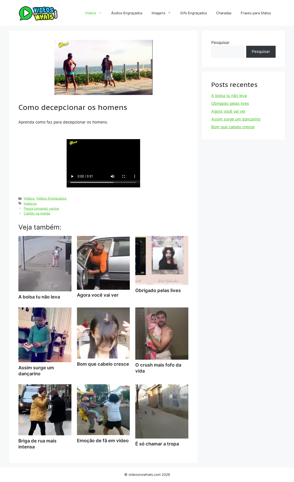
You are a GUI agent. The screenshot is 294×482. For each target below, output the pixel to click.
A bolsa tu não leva (229, 95)
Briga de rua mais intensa (37, 444)
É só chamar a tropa (157, 444)
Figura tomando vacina (41, 208)
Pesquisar (220, 42)
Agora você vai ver (228, 111)
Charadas (224, 13)
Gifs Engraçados (193, 13)
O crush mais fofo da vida (158, 368)
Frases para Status (256, 13)
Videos (90, 13)
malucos (30, 203)
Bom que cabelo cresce (232, 127)
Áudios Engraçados (126, 13)
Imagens (158, 13)
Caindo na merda (37, 213)
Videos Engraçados (51, 198)
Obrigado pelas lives (230, 103)
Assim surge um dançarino (36, 370)
